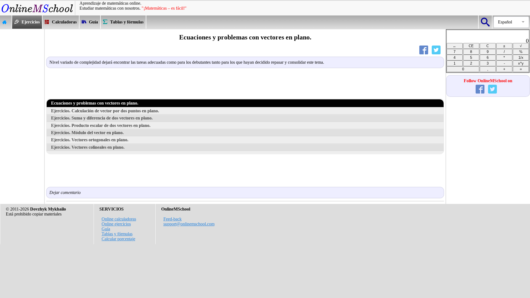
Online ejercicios (116, 224)
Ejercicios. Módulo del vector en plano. (87, 132)
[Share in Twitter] (437, 51)
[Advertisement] (22, 112)
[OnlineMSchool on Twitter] (493, 90)
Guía (106, 229)
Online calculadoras (119, 219)
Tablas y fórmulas (117, 234)
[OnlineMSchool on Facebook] (481, 90)
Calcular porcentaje (118, 238)
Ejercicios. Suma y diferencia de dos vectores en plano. (102, 118)
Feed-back (172, 219)
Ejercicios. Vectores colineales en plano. (87, 147)
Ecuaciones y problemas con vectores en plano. (94, 103)
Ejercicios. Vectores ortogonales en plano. (89, 139)
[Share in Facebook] (424, 51)
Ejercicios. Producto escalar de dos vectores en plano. (100, 125)
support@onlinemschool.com (188, 224)
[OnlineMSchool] (37, 12)
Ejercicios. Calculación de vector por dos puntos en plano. (105, 110)
